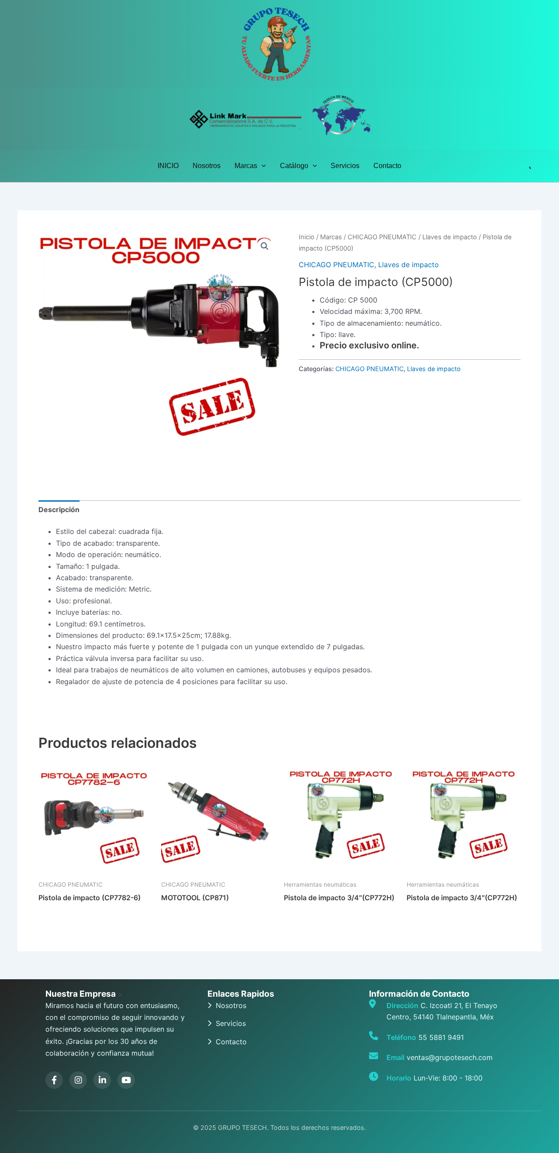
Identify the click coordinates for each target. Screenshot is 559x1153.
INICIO (168, 165)
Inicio (306, 237)
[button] (261, 166)
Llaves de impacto (449, 237)
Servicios (345, 165)
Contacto (387, 165)
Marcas (246, 165)
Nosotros (207, 165)
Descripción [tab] (58, 509)
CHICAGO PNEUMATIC (382, 237)
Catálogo (294, 165)
